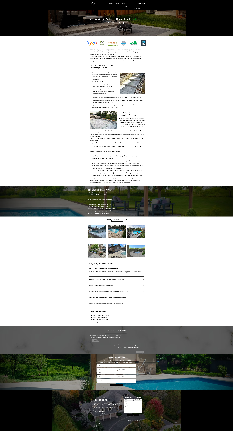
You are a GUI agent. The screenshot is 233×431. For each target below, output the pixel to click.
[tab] (116, 311)
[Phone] (134, 8)
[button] (124, 3)
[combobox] (116, 372)
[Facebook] (96, 426)
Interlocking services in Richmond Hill (101, 315)
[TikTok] (99, 426)
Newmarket (105, 319)
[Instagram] (93, 426)
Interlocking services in (98, 317)
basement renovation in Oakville (111, 107)
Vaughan (105, 317)
